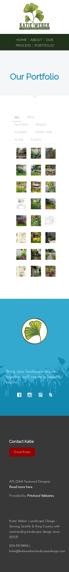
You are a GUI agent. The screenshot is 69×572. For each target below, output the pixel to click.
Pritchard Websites (40, 495)
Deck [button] (30, 117)
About (36, 40)
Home (21, 40)
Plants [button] (36, 140)
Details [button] (22, 152)
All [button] (17, 117)
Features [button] (21, 125)
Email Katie (22, 452)
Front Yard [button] (43, 132)
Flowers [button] (21, 132)
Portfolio (44, 45)
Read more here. (21, 487)
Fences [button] (41, 125)
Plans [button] (19, 140)
